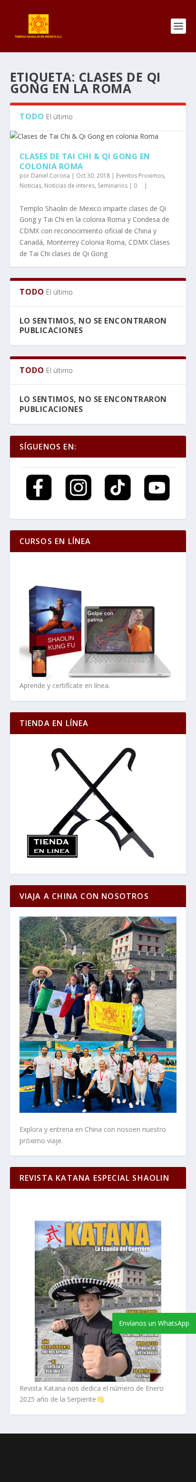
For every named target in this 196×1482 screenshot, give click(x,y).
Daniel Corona (50, 176)
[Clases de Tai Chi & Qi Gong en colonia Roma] (98, 136)
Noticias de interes (69, 186)
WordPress (98, 1457)
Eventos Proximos (140, 176)
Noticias (30, 186)
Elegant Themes (90, 1447)
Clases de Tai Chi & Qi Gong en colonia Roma (85, 161)
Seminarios (112, 186)
